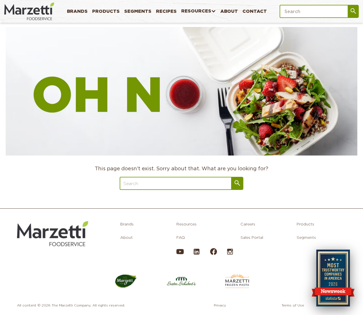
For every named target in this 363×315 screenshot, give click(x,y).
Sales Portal (251, 237)
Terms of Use (293, 305)
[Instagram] (230, 254)
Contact (254, 11)
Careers (247, 224)
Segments (137, 11)
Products (106, 11)
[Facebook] (213, 253)
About (229, 11)
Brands (77, 11)
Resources (196, 11)
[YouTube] (180, 254)
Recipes (166, 11)
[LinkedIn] (196, 254)
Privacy (220, 305)
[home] (29, 11)
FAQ (180, 237)
